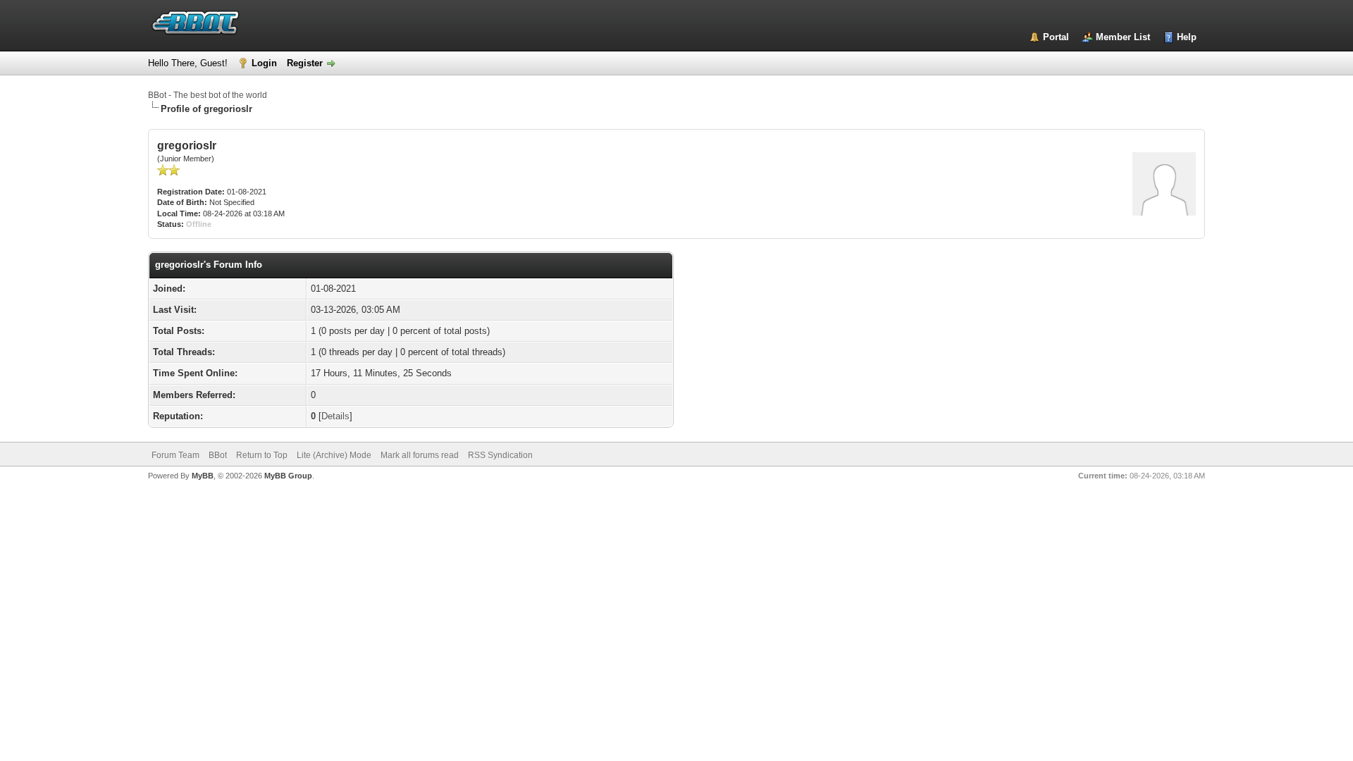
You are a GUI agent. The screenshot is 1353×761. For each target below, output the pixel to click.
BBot (218, 455)
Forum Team (175, 455)
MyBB (203, 475)
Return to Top (262, 455)
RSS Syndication (500, 455)
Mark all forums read (420, 455)
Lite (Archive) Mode (334, 455)
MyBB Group (288, 475)
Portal (1056, 37)
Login (264, 63)
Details (335, 416)
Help (1187, 37)
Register (305, 63)
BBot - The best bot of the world (207, 95)
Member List (1123, 37)
